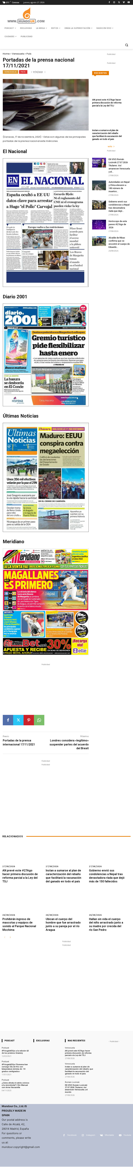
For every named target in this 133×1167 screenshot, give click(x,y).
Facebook (72, 1135)
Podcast (5, 1048)
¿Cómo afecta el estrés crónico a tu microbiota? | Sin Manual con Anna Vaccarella (15, 1085)
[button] (126, 45)
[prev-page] (4, 937)
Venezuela (18, 53)
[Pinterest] (29, 720)
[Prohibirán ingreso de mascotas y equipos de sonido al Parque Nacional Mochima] (23, 905)
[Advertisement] (46, 690)
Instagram (90, 1135)
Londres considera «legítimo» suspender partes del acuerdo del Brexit (69, 744)
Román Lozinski (72, 1082)
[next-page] (10, 937)
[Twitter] (119, 3)
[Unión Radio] (26, 15)
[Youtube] (129, 3)
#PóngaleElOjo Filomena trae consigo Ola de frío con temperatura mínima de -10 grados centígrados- (15, 1068)
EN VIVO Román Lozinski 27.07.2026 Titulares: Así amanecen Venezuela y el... (119, 165)
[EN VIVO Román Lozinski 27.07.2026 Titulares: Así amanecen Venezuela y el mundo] (99, 162)
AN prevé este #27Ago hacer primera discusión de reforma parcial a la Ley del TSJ (106, 103)
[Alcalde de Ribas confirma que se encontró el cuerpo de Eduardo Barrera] (99, 241)
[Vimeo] (124, 3)
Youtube (127, 1135)
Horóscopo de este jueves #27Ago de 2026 (118, 224)
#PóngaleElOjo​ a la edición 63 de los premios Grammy (15, 1052)
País (28, 53)
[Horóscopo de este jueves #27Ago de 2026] (99, 224)
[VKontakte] (101, 1135)
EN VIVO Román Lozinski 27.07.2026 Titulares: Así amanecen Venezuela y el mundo (76, 1088)
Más (110, 146)
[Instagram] (114, 3)
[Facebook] (109, 3)
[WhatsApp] (39, 720)
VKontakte (109, 1135)
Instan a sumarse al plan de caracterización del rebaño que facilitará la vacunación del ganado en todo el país (79, 1070)
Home (6, 53)
